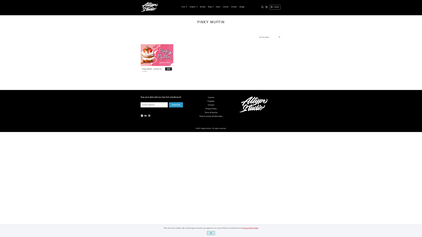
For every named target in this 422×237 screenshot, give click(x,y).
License (211, 97)
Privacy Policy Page (250, 228)
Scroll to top (420, 192)
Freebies (211, 101)
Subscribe (176, 105)
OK (211, 233)
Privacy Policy (211, 108)
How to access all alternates (211, 116)
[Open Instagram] (142, 116)
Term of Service (211, 112)
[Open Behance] (145, 116)
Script (144, 71)
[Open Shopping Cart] (266, 7)
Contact (211, 105)
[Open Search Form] (262, 7)
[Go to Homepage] (150, 11)
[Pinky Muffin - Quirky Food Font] (157, 55)
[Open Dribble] (149, 116)
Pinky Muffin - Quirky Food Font (152, 69)
